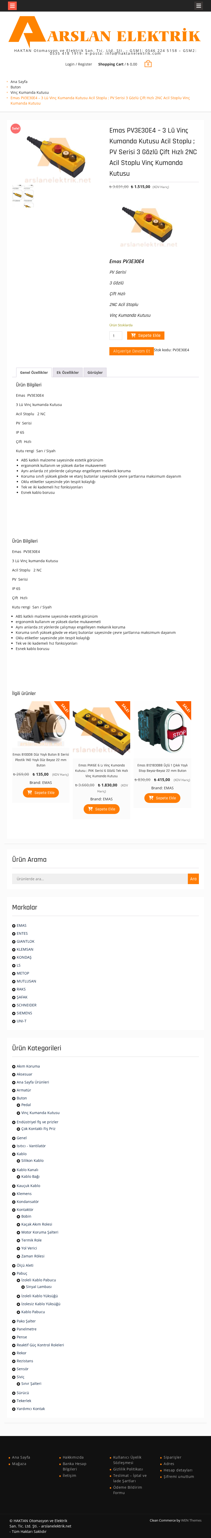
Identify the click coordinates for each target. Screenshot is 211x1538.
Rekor (22, 1352)
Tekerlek (24, 1400)
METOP (23, 973)
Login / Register (78, 64)
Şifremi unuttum (179, 1476)
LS (19, 965)
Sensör (23, 1368)
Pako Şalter (26, 1321)
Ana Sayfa (19, 81)
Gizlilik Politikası (128, 1469)
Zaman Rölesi (33, 1256)
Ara (193, 879)
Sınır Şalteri (31, 1383)
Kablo (22, 1153)
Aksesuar (24, 1074)
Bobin (26, 1216)
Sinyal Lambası (39, 1286)
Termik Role (31, 1240)
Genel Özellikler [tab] (34, 372)
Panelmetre (27, 1329)
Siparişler (172, 1457)
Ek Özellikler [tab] (68, 372)
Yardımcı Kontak (31, 1408)
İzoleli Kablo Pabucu (38, 1279)
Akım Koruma (28, 1066)
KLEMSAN (25, 949)
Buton (16, 87)
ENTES (22, 933)
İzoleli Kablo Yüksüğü (39, 1295)
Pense (22, 1337)
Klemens (24, 1193)
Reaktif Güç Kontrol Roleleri (40, 1344)
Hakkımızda (73, 1457)
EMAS (47, 782)
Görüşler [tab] (95, 372)
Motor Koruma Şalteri (39, 1232)
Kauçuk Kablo (28, 1185)
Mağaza (19, 1463)
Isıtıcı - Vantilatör (31, 1145)
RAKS (21, 989)
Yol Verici (29, 1248)
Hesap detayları (178, 1470)
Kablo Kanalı (27, 1169)
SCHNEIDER (27, 1005)
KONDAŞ (24, 957)
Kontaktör (25, 1209)
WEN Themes (191, 1520)
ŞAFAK (22, 997)
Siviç (20, 1376)
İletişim (69, 1475)
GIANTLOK (25, 941)
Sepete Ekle (149, 335)
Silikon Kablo (32, 1160)
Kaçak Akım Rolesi (36, 1224)
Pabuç (22, 1273)
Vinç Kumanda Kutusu (30, 92)
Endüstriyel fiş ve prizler (37, 1121)
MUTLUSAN (26, 981)
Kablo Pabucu (33, 1311)
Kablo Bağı (30, 1176)
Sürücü (23, 1392)
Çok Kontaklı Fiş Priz (38, 1128)
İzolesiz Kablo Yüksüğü (40, 1303)
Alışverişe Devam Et (131, 351)
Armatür (24, 1090)
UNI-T (22, 1020)
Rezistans (25, 1360)
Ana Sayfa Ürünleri (33, 1082)
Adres (169, 1463)
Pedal (26, 1104)
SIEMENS (24, 1013)
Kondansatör (28, 1201)
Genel (22, 1137)
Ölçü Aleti (25, 1265)
